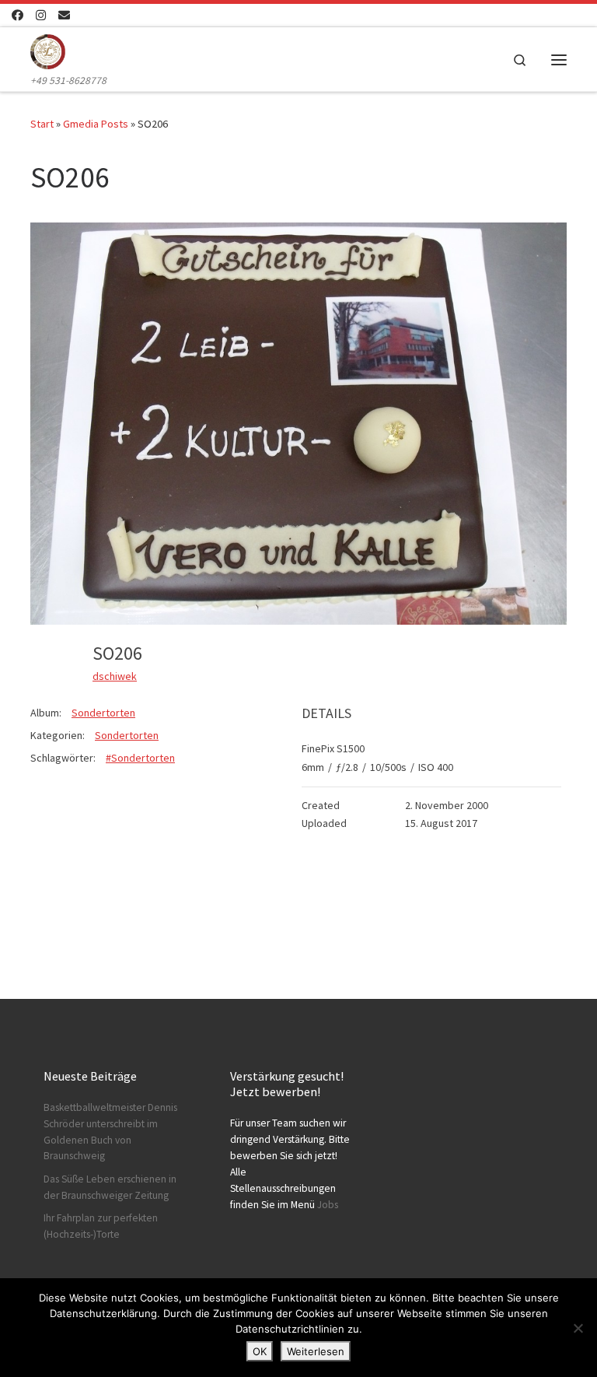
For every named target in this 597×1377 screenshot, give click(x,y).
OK (260, 1351)
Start (42, 124)
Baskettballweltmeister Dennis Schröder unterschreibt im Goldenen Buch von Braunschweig (110, 1132)
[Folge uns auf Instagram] (41, 15)
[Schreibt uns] (64, 15)
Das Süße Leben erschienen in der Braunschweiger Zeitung (110, 1187)
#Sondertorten (140, 758)
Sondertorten (103, 713)
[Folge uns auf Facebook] (17, 15)
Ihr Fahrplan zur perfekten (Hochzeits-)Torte (101, 1226)
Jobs (327, 1204)
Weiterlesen (315, 1351)
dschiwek (115, 676)
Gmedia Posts (95, 124)
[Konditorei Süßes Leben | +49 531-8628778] (47, 50)
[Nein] (577, 1328)
